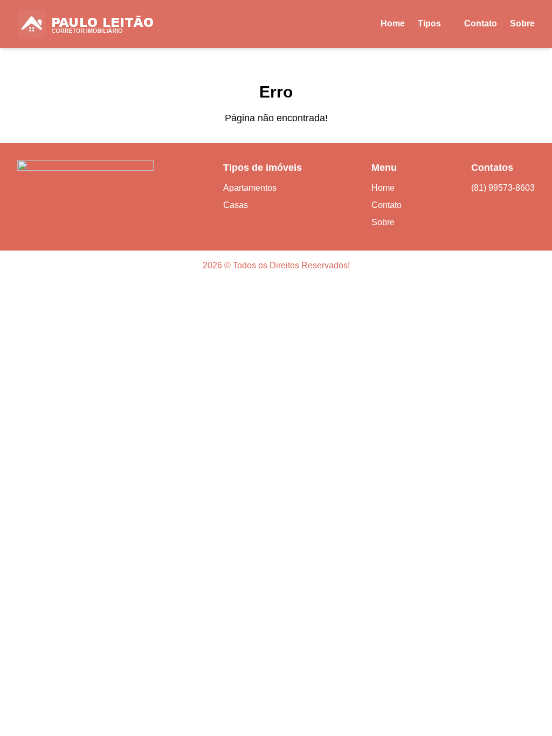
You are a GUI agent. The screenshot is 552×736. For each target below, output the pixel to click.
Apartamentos (250, 187)
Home (393, 23)
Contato (480, 23)
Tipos (429, 23)
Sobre (522, 23)
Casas (235, 205)
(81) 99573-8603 (503, 187)
